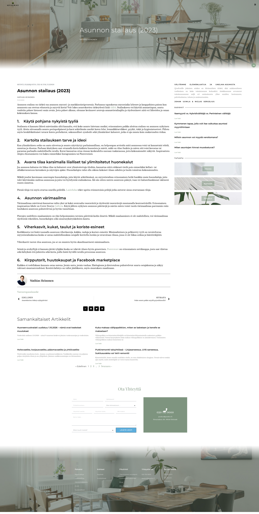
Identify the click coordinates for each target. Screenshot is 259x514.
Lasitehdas (71, 190)
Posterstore (113, 249)
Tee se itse (41, 84)
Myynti (20, 84)
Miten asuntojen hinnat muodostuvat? (194, 147)
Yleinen (50, 84)
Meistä (208, 169)
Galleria (59, 206)
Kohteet (208, 183)
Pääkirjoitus (30, 84)
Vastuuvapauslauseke (28, 292)
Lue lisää (20, 339)
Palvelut (208, 198)
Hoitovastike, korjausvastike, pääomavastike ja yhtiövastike (48, 349)
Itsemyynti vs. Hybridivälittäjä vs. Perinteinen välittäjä (202, 113)
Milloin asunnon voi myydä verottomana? (196, 137)
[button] (85, 308)
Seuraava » (106, 366)
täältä (113, 107)
